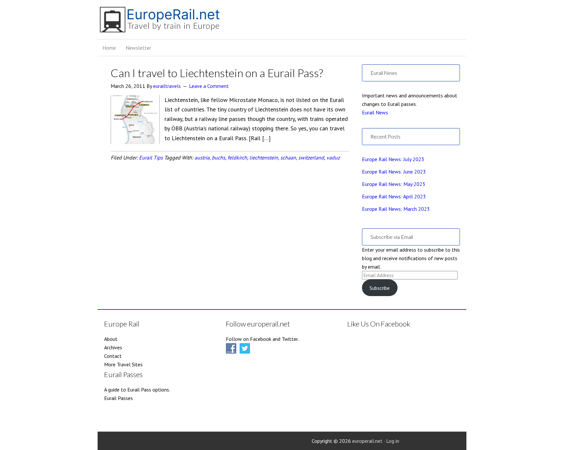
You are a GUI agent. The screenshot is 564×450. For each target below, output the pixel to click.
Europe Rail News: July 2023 (393, 159)
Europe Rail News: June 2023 (394, 171)
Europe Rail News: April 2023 (394, 196)
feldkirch (237, 157)
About (111, 339)
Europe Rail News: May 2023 (393, 184)
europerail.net (367, 441)
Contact (113, 356)
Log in (392, 441)
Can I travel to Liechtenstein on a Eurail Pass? (217, 72)
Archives (113, 347)
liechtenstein (263, 157)
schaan (288, 157)
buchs (218, 157)
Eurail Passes (118, 398)
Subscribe (379, 288)
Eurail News (375, 112)
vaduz (333, 157)
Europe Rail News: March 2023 (396, 209)
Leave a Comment (209, 86)
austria (202, 157)
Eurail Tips (151, 157)
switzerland (311, 157)
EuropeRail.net (160, 22)
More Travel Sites (123, 364)
